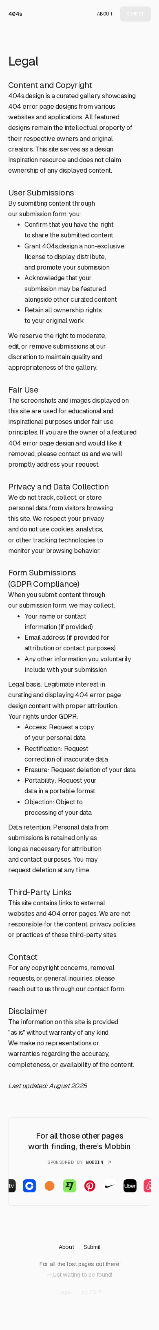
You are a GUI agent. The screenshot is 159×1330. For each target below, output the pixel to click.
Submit (92, 1247)
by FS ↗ (91, 1292)
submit (135, 13)
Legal (65, 1292)
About (105, 14)
